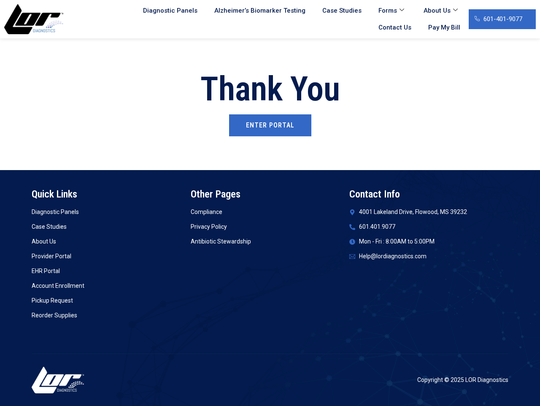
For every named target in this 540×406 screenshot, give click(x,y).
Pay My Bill (444, 27)
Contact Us (394, 27)
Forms (387, 10)
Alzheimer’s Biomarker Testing (259, 10)
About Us (437, 10)
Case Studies (342, 10)
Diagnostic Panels (170, 10)
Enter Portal (270, 125)
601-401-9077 (502, 19)
